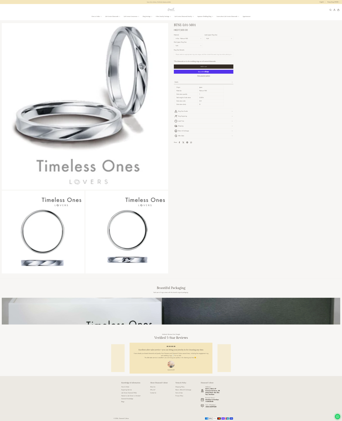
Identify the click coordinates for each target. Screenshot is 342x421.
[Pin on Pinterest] (187, 142)
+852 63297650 (210, 407)
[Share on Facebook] (179, 142)
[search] (330, 10)
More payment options (203, 76)
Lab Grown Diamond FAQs (129, 393)
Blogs (122, 402)
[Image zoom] (85, 106)
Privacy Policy (179, 396)
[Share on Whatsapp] (191, 142)
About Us (152, 387)
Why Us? (152, 390)
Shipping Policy (179, 387)
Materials (176, 35)
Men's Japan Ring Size (180, 42)
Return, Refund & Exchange (183, 390)
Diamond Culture (124, 418)
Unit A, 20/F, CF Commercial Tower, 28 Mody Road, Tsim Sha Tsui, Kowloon (212, 391)
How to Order (125, 387)
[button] (203, 66)
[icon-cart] (338, 10)
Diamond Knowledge (127, 399)
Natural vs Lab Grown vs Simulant (130, 396)
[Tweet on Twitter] (183, 142)
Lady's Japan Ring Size (210, 35)
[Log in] (334, 10)
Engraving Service (126, 390)
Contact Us (153, 393)
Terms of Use (179, 393)
